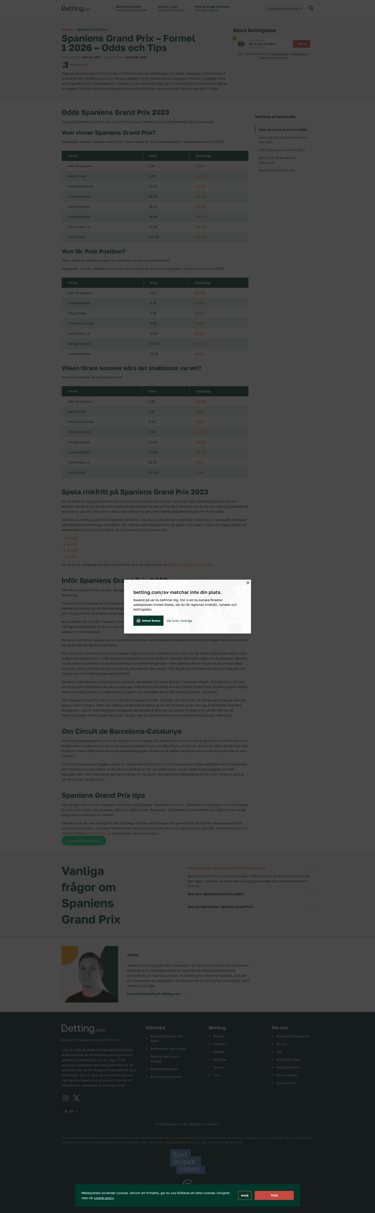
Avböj (244, 1195)
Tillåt (274, 1195)
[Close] (247, 582)
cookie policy (104, 1198)
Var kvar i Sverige (179, 621)
